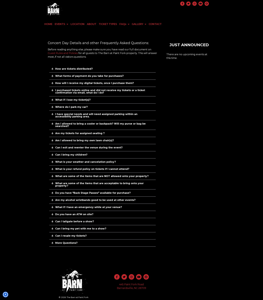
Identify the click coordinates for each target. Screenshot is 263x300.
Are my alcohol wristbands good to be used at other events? (95, 200)
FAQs (122, 24)
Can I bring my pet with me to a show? (80, 228)
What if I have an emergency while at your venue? (88, 207)
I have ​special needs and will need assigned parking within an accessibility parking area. (96, 115)
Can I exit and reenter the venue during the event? (89, 147)
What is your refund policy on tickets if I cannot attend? (92, 169)
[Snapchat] (207, 4)
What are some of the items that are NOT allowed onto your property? (102, 176)
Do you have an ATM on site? (74, 214)
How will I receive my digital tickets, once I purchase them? (94, 83)
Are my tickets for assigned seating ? (80, 133)
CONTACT (155, 24)
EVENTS (60, 24)
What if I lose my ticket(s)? (73, 99)
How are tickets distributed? (74, 68)
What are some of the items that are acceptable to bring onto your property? (99, 184)
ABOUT (91, 24)
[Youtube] (200, 4)
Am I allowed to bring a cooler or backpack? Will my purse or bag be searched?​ (100, 125)
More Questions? (66, 242)
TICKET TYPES (108, 24)
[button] (102, 69)
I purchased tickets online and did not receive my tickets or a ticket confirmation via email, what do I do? (100, 91)
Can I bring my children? (71, 154)
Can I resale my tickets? (71, 235)
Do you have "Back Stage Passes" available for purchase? (93, 192)
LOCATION (77, 24)
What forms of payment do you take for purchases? (89, 76)
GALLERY (137, 24)
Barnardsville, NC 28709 (131, 288)
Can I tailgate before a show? (74, 221)
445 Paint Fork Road (131, 284)
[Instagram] (194, 4)
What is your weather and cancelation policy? (85, 161)
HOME (48, 24)
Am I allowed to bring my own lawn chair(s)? (84, 140)
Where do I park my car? (71, 107)
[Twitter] (188, 4)
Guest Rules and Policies (63, 53)
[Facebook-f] (182, 4)
